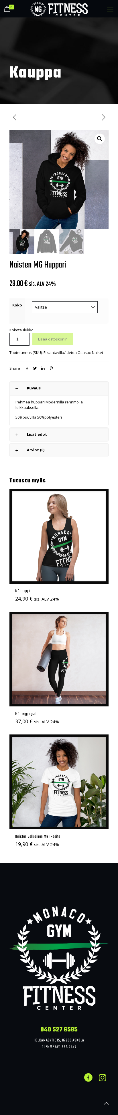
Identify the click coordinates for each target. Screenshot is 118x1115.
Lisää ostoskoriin (53, 339)
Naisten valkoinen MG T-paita (37, 836)
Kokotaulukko (21, 329)
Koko (17, 305)
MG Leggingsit (26, 713)
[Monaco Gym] (59, 8)
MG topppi (22, 591)
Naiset (97, 352)
